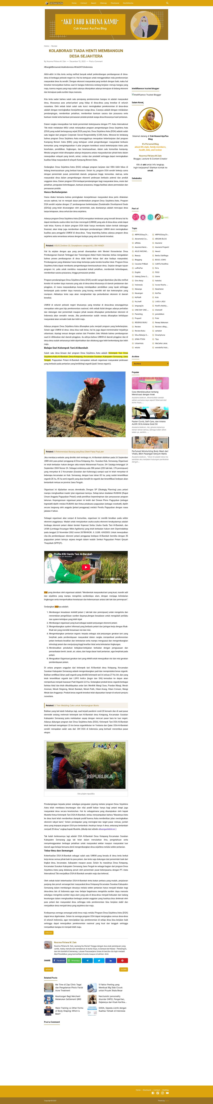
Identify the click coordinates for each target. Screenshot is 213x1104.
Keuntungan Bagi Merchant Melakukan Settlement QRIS (68, 997)
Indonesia (139, 285)
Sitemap (103, 3)
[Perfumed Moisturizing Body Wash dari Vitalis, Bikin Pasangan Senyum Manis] (150, 448)
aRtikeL (138, 243)
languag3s (139, 306)
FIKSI (157, 272)
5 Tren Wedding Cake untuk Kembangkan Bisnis (76, 705)
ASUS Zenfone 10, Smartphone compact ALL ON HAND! (79, 246)
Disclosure (115, 3)
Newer (49, 969)
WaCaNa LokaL (161, 343)
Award (93, 3)
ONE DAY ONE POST (142, 310)
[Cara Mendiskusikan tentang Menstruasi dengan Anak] (150, 388)
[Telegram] (87, 960)
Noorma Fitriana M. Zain (65, 942)
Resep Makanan (161, 322)
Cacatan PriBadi (141, 264)
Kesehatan (159, 289)
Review (49, 933)
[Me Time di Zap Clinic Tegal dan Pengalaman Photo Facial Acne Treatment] (48, 987)
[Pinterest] (122, 960)
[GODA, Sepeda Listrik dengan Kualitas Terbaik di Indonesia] (92, 1011)
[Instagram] (162, 1093)
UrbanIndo (139, 343)
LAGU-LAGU (160, 301)
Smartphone (160, 335)
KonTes (158, 293)
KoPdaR (138, 297)
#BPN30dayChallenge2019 (162, 234)
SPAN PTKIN (140, 339)
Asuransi (158, 243)
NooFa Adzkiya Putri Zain (162, 306)
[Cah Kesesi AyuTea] (54, 3)
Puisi (157, 318)
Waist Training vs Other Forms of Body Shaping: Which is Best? (69, 1011)
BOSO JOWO (160, 260)
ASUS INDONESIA (142, 251)
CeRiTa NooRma (161, 264)
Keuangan (139, 293)
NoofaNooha (128, 3)
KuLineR (138, 301)
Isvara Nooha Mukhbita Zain (162, 285)
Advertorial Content (142, 239)
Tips (157, 339)
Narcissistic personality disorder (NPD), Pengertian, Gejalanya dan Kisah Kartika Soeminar (112, 999)
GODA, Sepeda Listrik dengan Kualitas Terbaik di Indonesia (112, 1009)
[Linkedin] (110, 960)
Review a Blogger (162, 327)
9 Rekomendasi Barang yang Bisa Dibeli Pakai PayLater (79, 452)
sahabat (158, 331)
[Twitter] (99, 960)
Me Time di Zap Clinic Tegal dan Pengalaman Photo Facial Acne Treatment (69, 987)
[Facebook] (152, 1093)
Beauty (138, 255)
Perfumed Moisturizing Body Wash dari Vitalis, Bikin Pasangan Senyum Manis (150, 452)
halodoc (158, 281)
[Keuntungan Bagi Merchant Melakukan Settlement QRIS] (48, 999)
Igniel (167, 1101)
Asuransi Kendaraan (142, 247)
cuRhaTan (139, 268)
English (138, 272)
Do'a (157, 268)
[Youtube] (167, 1093)
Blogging (138, 260)
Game (157, 276)
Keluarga (138, 289)
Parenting (139, 314)
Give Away (139, 281)
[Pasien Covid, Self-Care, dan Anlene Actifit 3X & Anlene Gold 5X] (150, 418)
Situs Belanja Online (142, 335)
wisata (137, 347)
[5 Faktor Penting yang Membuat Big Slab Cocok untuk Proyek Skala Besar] (92, 987)
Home (74, 3)
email (150, 170)
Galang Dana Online (142, 276)
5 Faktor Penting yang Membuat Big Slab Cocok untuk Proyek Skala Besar (111, 987)
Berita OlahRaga (161, 255)
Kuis (157, 297)
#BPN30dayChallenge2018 (142, 234)
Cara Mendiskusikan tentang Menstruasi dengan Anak (145, 393)
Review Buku (140, 331)
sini (144, 164)
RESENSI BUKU (141, 322)
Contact (83, 3)
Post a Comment (96, 61)
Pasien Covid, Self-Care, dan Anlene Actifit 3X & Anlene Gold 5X (149, 422)
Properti (138, 318)
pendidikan (159, 314)
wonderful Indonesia (162, 347)
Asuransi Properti (162, 247)
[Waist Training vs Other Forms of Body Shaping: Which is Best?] (48, 1011)
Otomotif (158, 310)
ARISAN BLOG (161, 239)
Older (123, 969)
